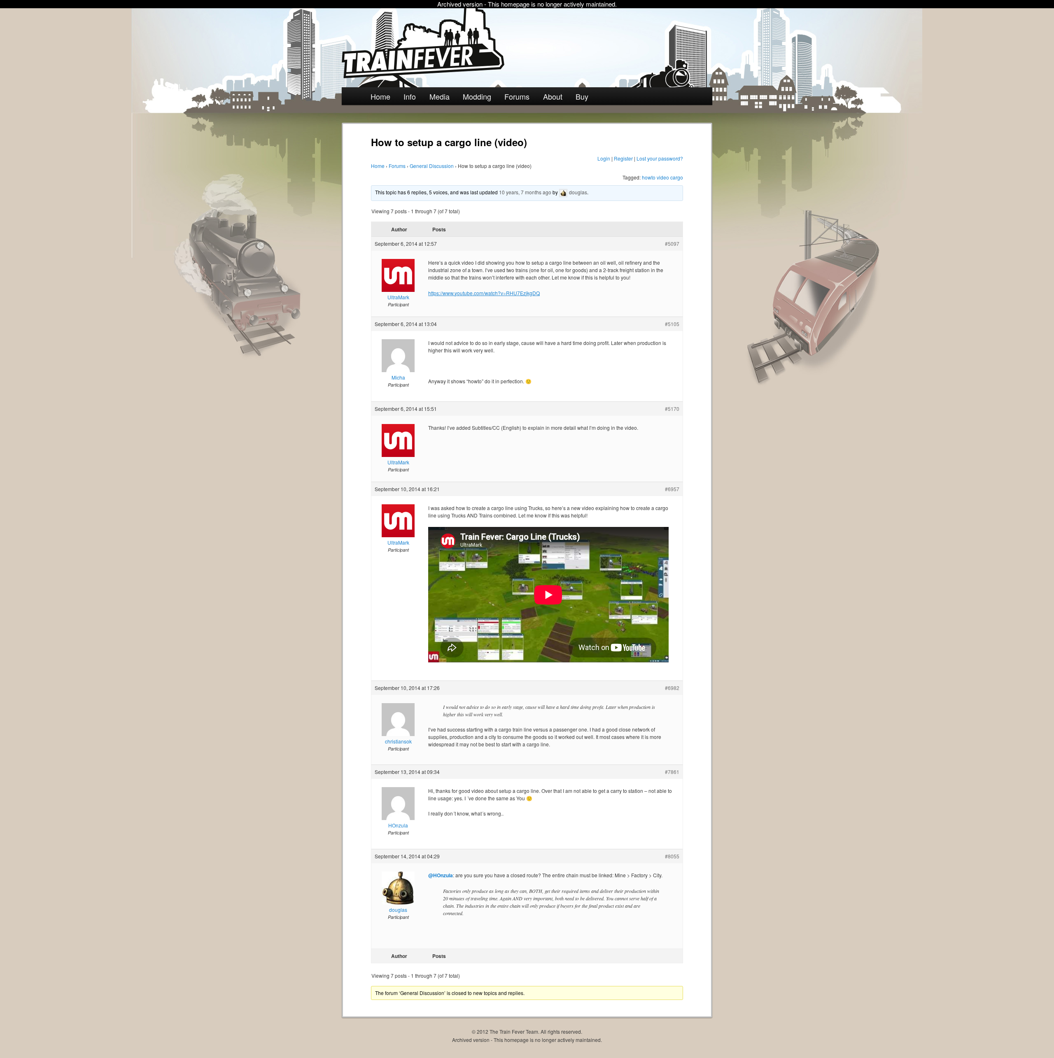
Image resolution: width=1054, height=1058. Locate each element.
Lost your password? (660, 158)
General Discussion (432, 165)
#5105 (672, 323)
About (552, 96)
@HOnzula (440, 875)
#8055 (672, 856)
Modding (477, 96)
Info (409, 96)
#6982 (672, 687)
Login (603, 158)
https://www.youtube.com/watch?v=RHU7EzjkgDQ (484, 292)
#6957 (672, 488)
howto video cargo (662, 177)
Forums (516, 96)
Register (623, 158)
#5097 (672, 243)
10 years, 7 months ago (525, 192)
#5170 (672, 408)
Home (380, 96)
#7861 (672, 771)
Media (439, 96)
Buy (582, 96)
